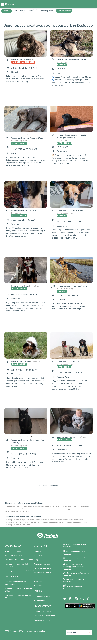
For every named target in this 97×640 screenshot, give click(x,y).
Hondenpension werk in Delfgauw (45, 506)
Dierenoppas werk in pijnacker (17, 520)
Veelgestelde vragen (42, 611)
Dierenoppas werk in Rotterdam (18, 525)
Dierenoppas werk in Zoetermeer (43, 520)
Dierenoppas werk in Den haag (74, 522)
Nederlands (71, 632)
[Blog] (82, 599)
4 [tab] (31, 436)
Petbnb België (39, 600)
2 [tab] (28, 134)
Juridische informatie (42, 573)
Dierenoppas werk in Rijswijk (49, 522)
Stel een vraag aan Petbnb (44, 616)
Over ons (37, 551)
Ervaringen (38, 585)
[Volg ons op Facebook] (70, 599)
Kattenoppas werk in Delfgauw (17, 511)
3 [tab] (28, 436)
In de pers (38, 555)
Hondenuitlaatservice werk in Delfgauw (44, 509)
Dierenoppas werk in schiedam (70, 520)
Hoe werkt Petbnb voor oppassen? (19, 560)
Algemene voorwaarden (43, 564)
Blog (36, 560)
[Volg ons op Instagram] (76, 599)
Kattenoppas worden (13, 555)
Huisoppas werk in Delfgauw (16, 509)
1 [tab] (24, 134)
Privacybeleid (39, 577)
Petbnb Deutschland (42, 596)
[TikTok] (87, 599)
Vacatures (38, 581)
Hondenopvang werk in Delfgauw (74, 506)
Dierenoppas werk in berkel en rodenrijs (21, 522)
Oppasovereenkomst (42, 568)
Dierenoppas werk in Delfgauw (74, 509)
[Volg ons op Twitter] (64, 599)
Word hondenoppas (13, 551)
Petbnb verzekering (42, 620)
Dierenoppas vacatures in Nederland (19, 571)
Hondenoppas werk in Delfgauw (18, 506)
